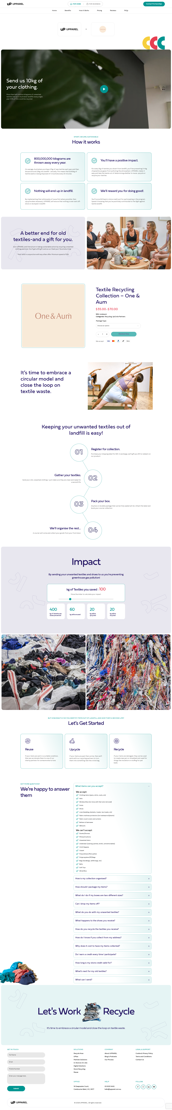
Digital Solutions (80, 1066)
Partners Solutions (80, 1060)
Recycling (108, 316)
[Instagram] (143, 1087)
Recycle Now (78, 1053)
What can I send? (83, 980)
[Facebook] (137, 1087)
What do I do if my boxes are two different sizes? (99, 895)
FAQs (126, 10)
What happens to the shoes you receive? (95, 921)
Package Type (101, 321)
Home (54, 10)
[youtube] (154, 1087)
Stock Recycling (79, 1069)
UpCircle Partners (119, 316)
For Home (77, 4)
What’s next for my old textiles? (91, 971)
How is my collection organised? (91, 879)
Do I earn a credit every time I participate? (95, 955)
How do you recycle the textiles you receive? (97, 929)
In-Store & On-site (80, 1063)
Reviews (113, 10)
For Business (94, 4)
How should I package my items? (91, 887)
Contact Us (140, 1060)
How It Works (84, 10)
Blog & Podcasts (111, 1056)
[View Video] (86, 89)
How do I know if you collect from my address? (98, 938)
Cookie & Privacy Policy (144, 1053)
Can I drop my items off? (87, 904)
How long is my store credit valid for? (93, 963)
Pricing (99, 10)
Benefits (68, 10)
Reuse (76, 1072)
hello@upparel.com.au (113, 1089)
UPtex (76, 1056)
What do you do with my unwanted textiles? (97, 912)
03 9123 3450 (109, 1086)
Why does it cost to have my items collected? (97, 946)
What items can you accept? (89, 786)
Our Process (109, 1060)
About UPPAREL (111, 1053)
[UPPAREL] (15, 4)
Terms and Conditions (144, 1056)
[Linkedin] (149, 1087)
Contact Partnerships (154, 4)
